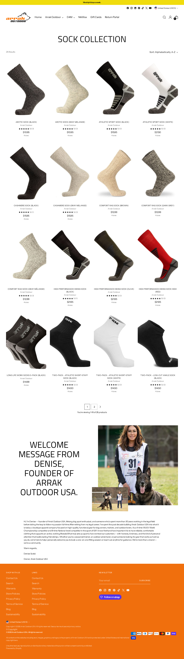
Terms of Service (14, 604)
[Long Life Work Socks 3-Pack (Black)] (26, 341)
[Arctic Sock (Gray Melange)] (70, 88)
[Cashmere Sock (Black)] (26, 172)
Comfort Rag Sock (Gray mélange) (26, 289)
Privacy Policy (13, 598)
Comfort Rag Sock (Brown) (114, 205)
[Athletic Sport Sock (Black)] (114, 88)
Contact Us (11, 578)
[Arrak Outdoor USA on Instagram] (131, 8)
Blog (8, 609)
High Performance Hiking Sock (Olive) (114, 289)
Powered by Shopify (14, 648)
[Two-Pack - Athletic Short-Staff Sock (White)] (114, 341)
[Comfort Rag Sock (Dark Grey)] (158, 172)
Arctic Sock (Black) (26, 122)
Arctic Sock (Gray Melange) (70, 122)
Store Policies (13, 593)
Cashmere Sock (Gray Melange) (70, 205)
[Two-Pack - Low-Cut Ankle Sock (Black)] (158, 341)
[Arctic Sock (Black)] (26, 88)
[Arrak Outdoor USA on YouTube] (150, 8)
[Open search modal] (164, 17)
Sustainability (13, 614)
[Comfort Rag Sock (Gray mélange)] (26, 255)
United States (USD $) (167, 8)
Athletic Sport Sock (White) (158, 122)
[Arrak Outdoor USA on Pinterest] (139, 8)
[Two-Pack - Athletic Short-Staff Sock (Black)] (70, 341)
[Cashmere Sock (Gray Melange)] (70, 172)
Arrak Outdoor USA (28, 626)
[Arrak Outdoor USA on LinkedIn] (135, 8)
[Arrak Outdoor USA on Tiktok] (142, 8)
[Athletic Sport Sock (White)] (158, 88)
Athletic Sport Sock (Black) (114, 122)
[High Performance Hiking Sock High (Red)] (158, 255)
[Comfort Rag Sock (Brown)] (114, 172)
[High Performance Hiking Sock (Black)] (70, 255)
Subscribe (144, 580)
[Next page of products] (100, 407)
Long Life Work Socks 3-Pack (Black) (26, 375)
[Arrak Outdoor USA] (18, 17)
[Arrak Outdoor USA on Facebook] (127, 8)
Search (9, 583)
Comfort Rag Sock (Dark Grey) (157, 205)
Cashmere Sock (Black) (26, 205)
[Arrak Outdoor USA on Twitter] (146, 8)
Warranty (11, 588)
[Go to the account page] (170, 17)
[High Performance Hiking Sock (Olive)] (114, 255)
